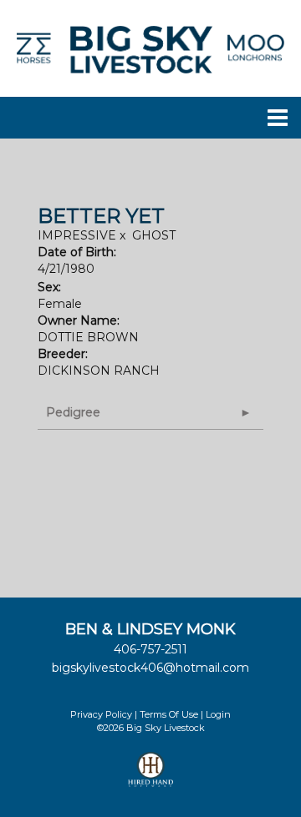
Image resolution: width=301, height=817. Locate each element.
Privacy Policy (101, 714)
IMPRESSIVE (77, 235)
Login (218, 714)
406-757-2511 (150, 649)
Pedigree (73, 412)
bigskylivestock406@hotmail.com (150, 667)
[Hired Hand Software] (151, 777)
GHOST (154, 235)
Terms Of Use (169, 714)
